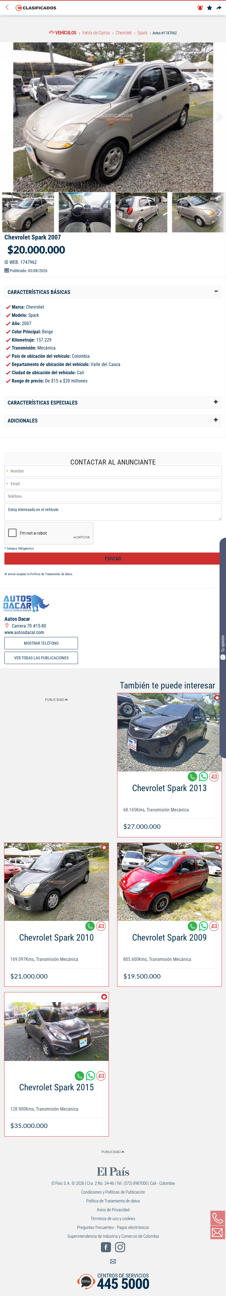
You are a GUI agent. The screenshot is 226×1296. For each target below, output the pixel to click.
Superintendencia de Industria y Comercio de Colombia (113, 1236)
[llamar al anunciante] (217, 1218)
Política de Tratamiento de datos (51, 574)
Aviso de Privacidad (113, 1209)
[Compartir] (219, 8)
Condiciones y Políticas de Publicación (113, 1192)
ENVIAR (113, 558)
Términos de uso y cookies (113, 1218)
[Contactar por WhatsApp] (204, 779)
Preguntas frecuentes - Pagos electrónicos (113, 1227)
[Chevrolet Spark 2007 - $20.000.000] (113, 117)
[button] (113, 292)
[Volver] (9, 7)
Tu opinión (222, 643)
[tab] (112, 292)
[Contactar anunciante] (214, 779)
